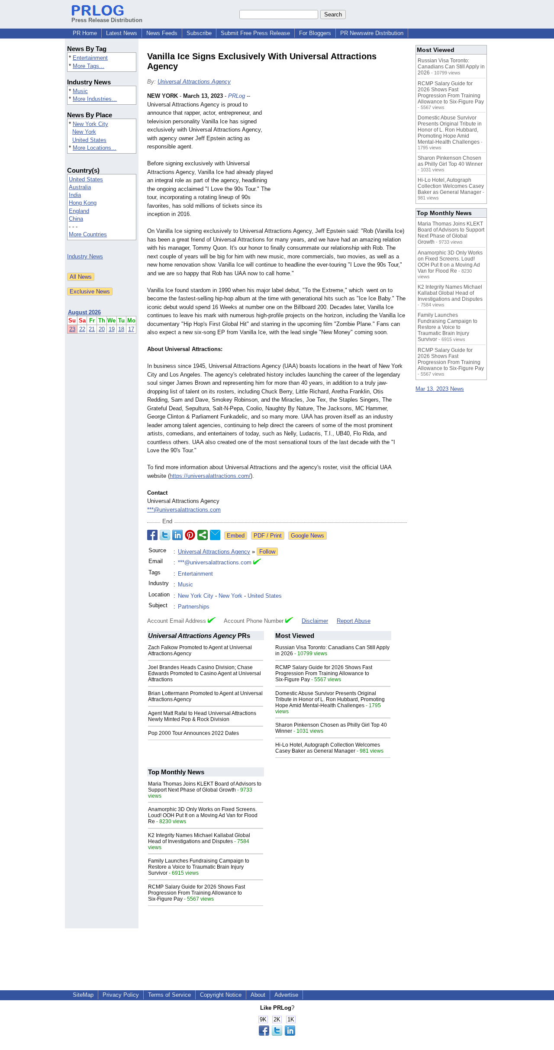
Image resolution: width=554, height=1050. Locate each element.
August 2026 (84, 312)
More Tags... (88, 66)
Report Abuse (353, 621)
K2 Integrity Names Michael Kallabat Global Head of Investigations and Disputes (199, 838)
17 (131, 329)
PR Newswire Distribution (371, 33)
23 (72, 329)
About (258, 995)
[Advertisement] (342, 155)
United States (89, 140)
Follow (267, 551)
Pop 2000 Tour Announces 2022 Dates (193, 733)
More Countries (88, 234)
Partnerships (193, 606)
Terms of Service (169, 995)
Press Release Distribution (106, 20)
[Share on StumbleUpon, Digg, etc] (202, 535)
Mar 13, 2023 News (440, 389)
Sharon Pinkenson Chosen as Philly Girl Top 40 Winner (450, 161)
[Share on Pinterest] (190, 535)
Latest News (121, 33)
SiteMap (83, 995)
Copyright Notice (221, 995)
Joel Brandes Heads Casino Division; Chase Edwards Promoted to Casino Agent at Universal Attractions (204, 673)
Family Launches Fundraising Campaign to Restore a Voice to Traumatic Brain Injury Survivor (198, 867)
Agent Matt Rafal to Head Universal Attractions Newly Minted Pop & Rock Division (202, 716)
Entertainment (90, 58)
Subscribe (199, 33)
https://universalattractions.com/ (210, 476)
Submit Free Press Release (255, 33)
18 (121, 329)
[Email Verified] (257, 562)
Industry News (85, 256)
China (76, 219)
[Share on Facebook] (152, 535)
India (75, 195)
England (79, 211)
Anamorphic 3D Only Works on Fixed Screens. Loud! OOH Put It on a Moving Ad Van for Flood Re (203, 815)
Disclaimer (315, 621)
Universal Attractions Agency (194, 81)
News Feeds (161, 33)
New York (84, 132)
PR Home (85, 33)
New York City (90, 124)
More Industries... (95, 99)
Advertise (286, 995)
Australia (80, 187)
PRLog (236, 96)
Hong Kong (83, 203)
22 (82, 329)
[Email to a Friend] (215, 535)
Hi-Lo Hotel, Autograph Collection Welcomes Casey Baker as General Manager (327, 748)
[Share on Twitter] (165, 535)
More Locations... (94, 148)
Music (80, 91)
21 (92, 329)
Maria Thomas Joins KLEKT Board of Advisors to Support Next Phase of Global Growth (204, 787)
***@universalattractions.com (184, 509)
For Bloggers (315, 33)
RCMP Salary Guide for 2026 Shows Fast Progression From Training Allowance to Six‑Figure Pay (323, 673)
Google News (307, 535)
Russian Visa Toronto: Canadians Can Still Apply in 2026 (451, 67)
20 (102, 329)
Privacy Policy (121, 995)
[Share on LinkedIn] (177, 535)
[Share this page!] (277, 1034)
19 (112, 329)
